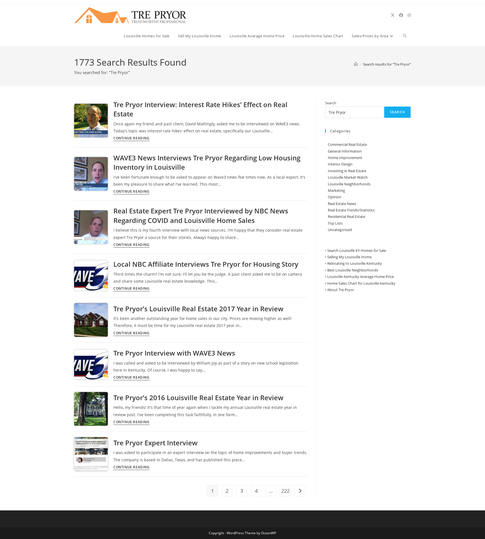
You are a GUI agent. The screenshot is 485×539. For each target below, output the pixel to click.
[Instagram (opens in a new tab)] (409, 15)
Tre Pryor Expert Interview (155, 442)
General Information (345, 151)
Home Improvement (345, 157)
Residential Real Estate (346, 216)
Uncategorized (340, 229)
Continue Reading (131, 138)
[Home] (356, 64)
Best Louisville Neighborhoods (352, 270)
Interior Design (340, 164)
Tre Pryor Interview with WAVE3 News (174, 353)
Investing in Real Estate (347, 170)
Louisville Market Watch (348, 177)
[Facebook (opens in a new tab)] (401, 15)
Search (330, 102)
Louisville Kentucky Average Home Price (360, 276)
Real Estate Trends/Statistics (351, 210)
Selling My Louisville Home (349, 256)
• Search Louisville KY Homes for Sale (355, 250)
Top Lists (335, 223)
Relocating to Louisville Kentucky (354, 263)
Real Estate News (342, 203)
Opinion (334, 196)
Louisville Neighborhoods (349, 183)
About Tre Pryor (340, 289)
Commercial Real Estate (347, 144)
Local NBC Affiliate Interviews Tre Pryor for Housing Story (205, 264)
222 (285, 490)
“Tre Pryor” (387, 64)
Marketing (336, 190)
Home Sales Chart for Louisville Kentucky (361, 283)
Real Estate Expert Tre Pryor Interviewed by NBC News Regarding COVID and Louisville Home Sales (200, 215)
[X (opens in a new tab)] (392, 15)
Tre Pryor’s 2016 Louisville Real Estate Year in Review (198, 397)
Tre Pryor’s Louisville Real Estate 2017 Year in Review (198, 308)
